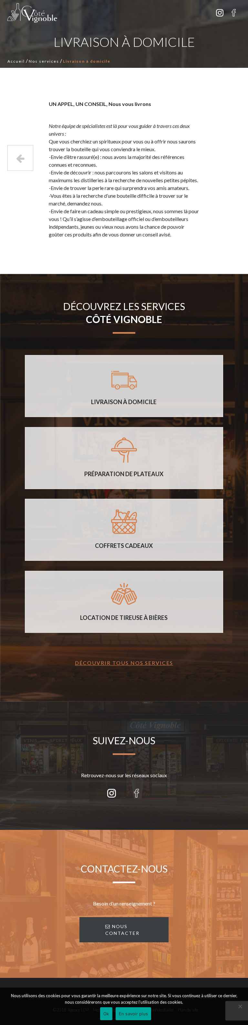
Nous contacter (122, 930)
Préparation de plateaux (20, 158)
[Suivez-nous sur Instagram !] (219, 12)
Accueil (16, 61)
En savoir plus (133, 1013)
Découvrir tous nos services (124, 663)
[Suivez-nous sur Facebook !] (233, 12)
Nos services (44, 61)
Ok (106, 1013)
